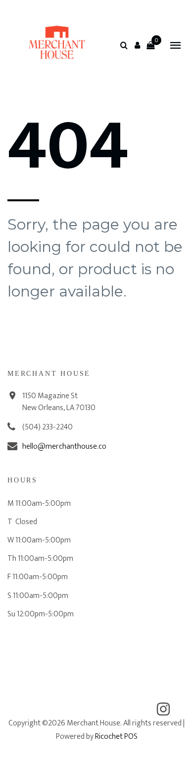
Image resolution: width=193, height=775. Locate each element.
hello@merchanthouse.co (64, 446)
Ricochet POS (116, 736)
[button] (137, 45)
